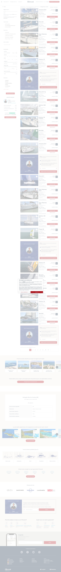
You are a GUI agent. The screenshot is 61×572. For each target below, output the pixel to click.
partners (24, 281)
